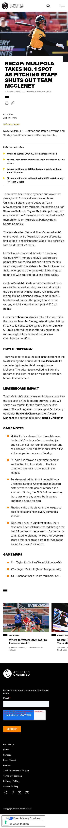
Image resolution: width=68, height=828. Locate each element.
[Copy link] (13, 103)
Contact (7, 765)
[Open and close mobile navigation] (62, 5)
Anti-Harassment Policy (16, 770)
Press (6, 749)
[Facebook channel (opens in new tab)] (12, 792)
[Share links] (6, 103)
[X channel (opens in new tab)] (19, 792)
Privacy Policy (11, 781)
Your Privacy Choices (26, 818)
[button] (48, 6)
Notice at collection (16, 824)
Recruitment (9, 760)
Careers (7, 755)
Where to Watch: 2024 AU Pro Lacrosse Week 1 (32, 153)
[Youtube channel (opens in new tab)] (27, 792)
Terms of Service (12, 776)
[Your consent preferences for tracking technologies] (6, 822)
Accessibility (10, 786)
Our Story (8, 744)
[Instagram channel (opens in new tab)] (5, 792)
